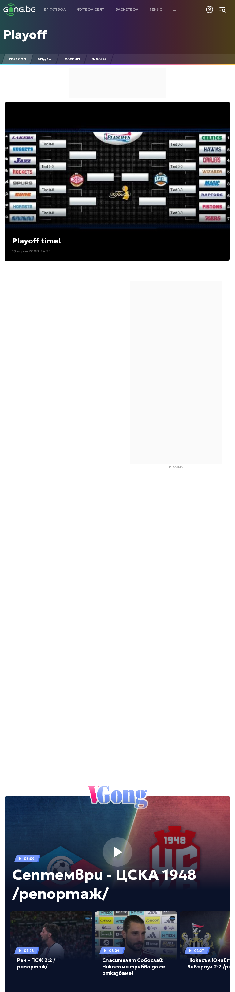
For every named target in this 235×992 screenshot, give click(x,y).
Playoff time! (36, 241)
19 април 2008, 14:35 (31, 251)
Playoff (25, 34)
